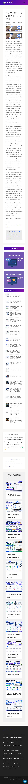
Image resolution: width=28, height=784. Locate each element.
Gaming (7, 750)
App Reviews (15, 232)
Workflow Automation (12, 769)
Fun (4, 750)
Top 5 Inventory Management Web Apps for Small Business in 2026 (15, 314)
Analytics (9, 734)
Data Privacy (13, 742)
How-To (12, 750)
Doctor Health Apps (6, 745)
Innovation (15, 234)
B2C (7, 737)
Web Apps (18, 766)
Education (20, 745)
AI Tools (4, 734)
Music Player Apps (12, 755)
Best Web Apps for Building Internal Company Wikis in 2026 (15, 295)
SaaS (15, 758)
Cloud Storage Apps (18, 737)
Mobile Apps (10, 236)
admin (8, 22)
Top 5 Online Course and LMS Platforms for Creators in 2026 (16, 307)
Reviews (20, 22)
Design (19, 742)
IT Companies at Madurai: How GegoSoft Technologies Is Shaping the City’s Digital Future (16, 383)
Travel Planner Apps (15, 763)
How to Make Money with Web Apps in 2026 (15, 376)
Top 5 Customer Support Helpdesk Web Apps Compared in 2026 (16, 339)
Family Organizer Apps (7, 748)
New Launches (20, 755)
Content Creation (19, 740)
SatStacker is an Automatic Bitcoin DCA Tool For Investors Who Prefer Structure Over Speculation (16, 420)
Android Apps (15, 734)
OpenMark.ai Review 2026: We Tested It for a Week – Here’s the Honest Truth (16, 412)
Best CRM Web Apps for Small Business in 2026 (16, 369)
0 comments (8, 24)
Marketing (19, 753)
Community (12, 740)
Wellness (5, 769)
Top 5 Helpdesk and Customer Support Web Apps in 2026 (16, 320)
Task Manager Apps (6, 763)
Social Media (15, 761)
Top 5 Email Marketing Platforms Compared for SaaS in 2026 (15, 357)
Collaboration (5, 740)
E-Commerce (14, 745)
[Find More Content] (25, 781)
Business (11, 737)
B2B (4, 737)
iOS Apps (10, 753)
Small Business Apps (7, 761)
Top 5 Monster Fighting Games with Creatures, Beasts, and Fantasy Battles (16, 405)
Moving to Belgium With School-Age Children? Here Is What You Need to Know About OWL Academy (16, 391)
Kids (14, 753)
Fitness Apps (20, 748)
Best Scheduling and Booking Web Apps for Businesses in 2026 (15, 345)
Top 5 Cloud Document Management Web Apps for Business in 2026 (15, 301)
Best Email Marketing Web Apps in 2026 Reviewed (15, 364)
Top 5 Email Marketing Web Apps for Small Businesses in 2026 (15, 327)
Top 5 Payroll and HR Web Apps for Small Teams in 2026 (15, 333)
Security (15, 236)
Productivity (5, 758)
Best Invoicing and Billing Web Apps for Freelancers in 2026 (15, 351)
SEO (22, 758)
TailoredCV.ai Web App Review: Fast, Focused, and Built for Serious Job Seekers (15, 398)
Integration (5, 753)
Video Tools (13, 766)
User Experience (6, 766)
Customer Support (6, 742)
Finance (14, 748)
